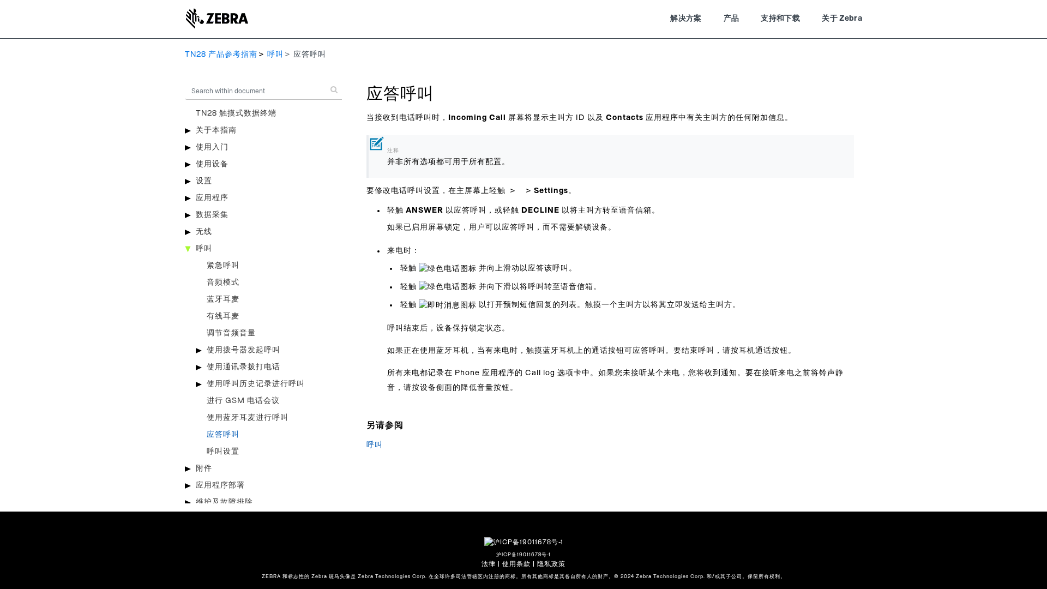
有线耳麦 (223, 316)
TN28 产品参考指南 (221, 54)
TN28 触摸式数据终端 (236, 113)
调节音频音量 (231, 333)
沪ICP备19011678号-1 (523, 554)
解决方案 (685, 18)
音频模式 (223, 282)
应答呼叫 (223, 434)
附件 (204, 468)
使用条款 (516, 564)
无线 (204, 232)
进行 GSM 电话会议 (243, 401)
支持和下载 (780, 18)
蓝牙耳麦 (223, 299)
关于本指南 (216, 130)
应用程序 (212, 198)
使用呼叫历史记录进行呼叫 (256, 384)
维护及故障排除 (224, 502)
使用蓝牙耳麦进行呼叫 (247, 418)
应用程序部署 (220, 485)
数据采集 (212, 215)
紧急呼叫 (223, 265)
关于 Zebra (842, 18)
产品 (731, 18)
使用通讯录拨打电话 (243, 367)
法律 (489, 564)
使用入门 (212, 147)
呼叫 (275, 54)
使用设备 (212, 164)
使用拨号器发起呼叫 (243, 350)
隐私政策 (551, 564)
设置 (204, 181)
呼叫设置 (223, 451)
